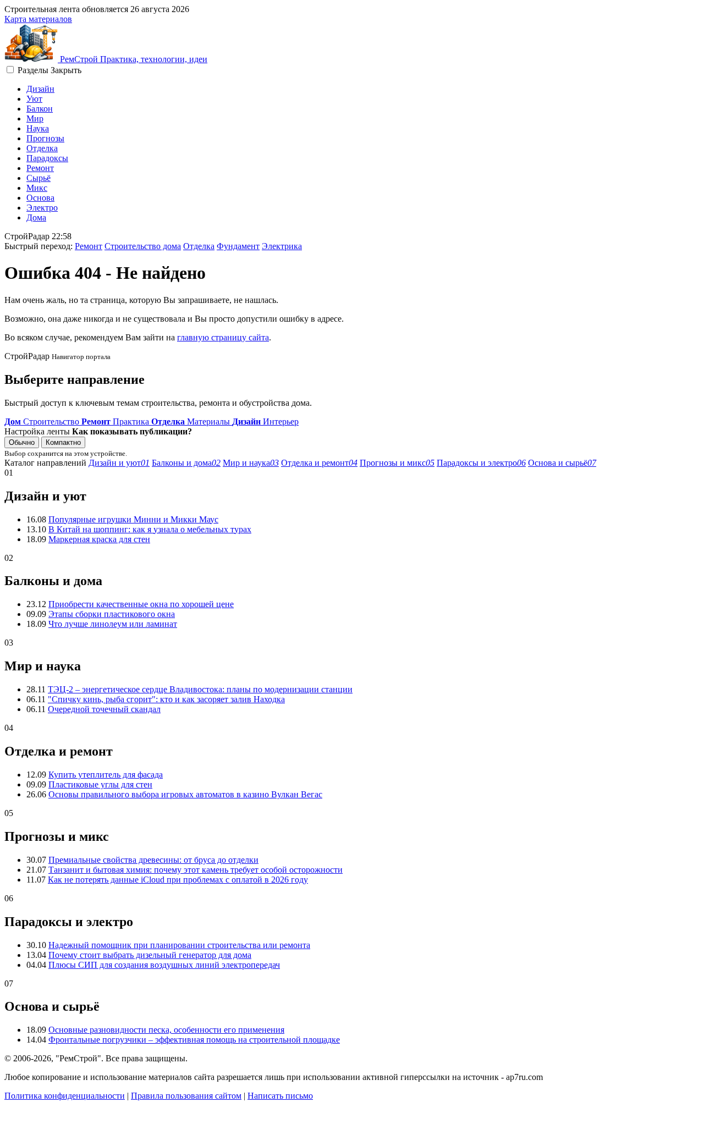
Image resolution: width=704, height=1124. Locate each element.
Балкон (39, 108)
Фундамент (238, 246)
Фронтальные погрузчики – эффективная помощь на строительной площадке (194, 1039)
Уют (34, 98)
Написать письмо (280, 1095)
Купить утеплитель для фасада (105, 774)
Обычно (22, 442)
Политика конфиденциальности (64, 1095)
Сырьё (38, 178)
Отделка (42, 148)
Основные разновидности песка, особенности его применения (166, 1029)
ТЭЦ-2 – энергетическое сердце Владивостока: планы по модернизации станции (200, 689)
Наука (37, 128)
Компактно (63, 442)
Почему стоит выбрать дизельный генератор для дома (149, 955)
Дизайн (40, 88)
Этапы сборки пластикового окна (111, 614)
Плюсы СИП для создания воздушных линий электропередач (164, 964)
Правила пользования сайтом (186, 1095)
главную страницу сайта (223, 337)
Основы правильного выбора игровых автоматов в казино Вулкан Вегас (185, 794)
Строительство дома (143, 246)
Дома (36, 217)
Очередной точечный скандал (104, 709)
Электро (42, 207)
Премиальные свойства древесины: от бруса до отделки (153, 859)
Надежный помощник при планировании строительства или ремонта (179, 945)
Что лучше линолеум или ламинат (112, 624)
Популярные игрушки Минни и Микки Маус (133, 519)
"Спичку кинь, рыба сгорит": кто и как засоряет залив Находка (166, 699)
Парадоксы (47, 158)
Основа (40, 197)
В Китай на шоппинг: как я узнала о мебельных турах (149, 529)
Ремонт (40, 168)
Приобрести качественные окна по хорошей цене (141, 604)
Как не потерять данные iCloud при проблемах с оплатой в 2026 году (178, 879)
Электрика (282, 246)
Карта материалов (38, 19)
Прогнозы (45, 138)
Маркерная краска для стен (99, 539)
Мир (34, 118)
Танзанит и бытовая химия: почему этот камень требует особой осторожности (195, 869)
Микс (36, 187)
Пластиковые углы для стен (100, 784)
